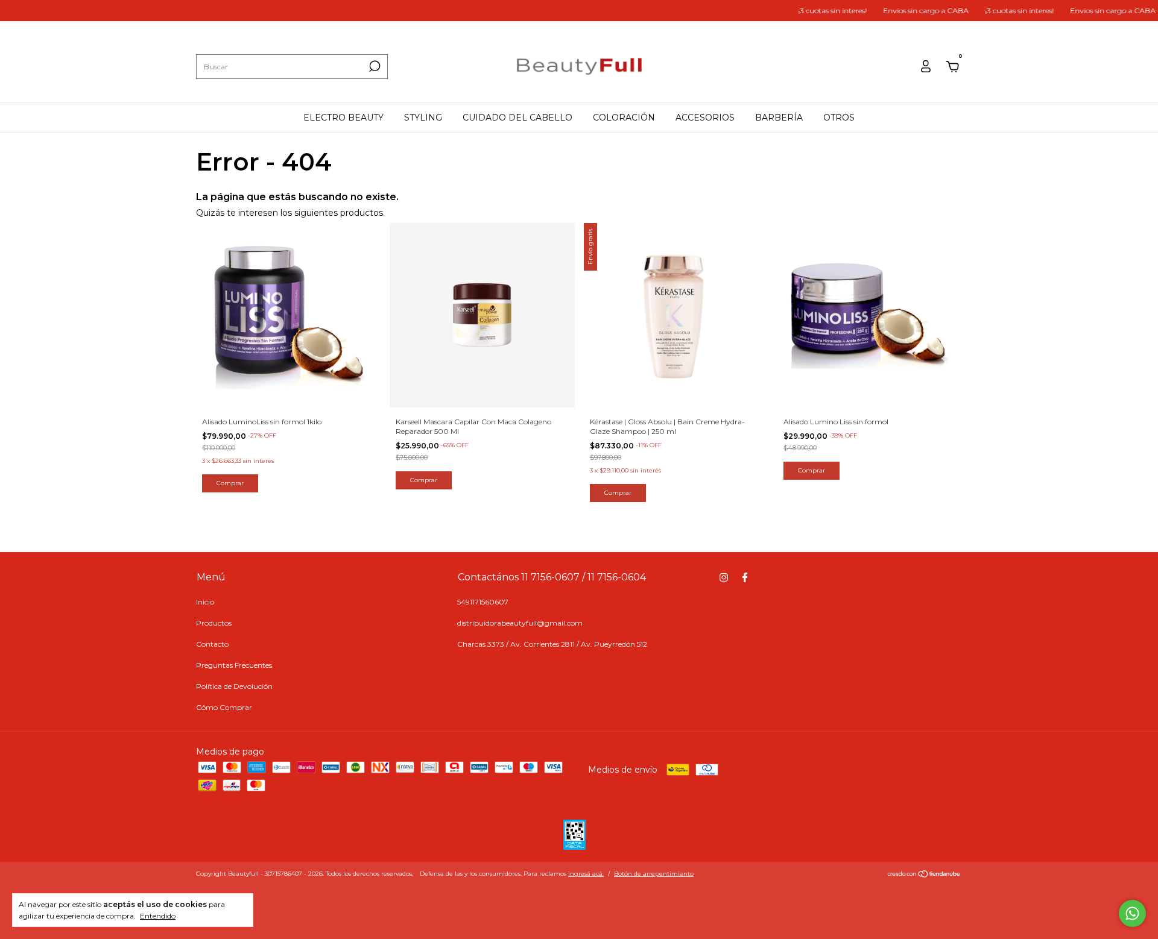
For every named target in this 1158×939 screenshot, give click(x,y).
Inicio (205, 601)
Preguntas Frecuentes (234, 665)
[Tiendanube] (924, 875)
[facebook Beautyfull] (745, 577)
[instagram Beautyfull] (724, 577)
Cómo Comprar (224, 707)
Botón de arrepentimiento (654, 874)
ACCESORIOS (705, 117)
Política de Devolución (234, 686)
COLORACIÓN (624, 117)
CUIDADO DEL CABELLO (517, 117)
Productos (214, 622)
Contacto (212, 644)
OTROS (839, 117)
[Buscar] (373, 66)
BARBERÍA (779, 117)
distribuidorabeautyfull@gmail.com (520, 622)
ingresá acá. (586, 874)
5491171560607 (482, 601)
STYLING (423, 117)
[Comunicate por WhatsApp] (1132, 913)
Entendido (158, 915)
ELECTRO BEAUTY (343, 117)
